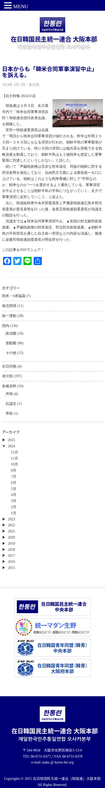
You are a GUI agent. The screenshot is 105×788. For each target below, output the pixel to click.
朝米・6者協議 (13, 296)
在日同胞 (9, 366)
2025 (11, 440)
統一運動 (9, 316)
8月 (13, 470)
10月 (14, 464)
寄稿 (9, 413)
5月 (13, 489)
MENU (20, 6)
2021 (11, 531)
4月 (13, 495)
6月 (13, 483)
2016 (11, 562)
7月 (13, 476)
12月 (14, 452)
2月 (13, 507)
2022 (11, 525)
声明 (9, 394)
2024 (11, 446)
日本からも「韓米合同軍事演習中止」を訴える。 (49, 71)
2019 (11, 543)
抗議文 (11, 404)
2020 (11, 537)
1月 (13, 513)
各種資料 (9, 386)
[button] (8, 6)
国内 (5, 326)
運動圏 (11, 343)
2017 (11, 555)
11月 (14, 458)
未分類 (7, 376)
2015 (11, 568)
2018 (11, 550)
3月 (13, 501)
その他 (11, 353)
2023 (11, 519)
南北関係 (9, 306)
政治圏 (11, 333)
